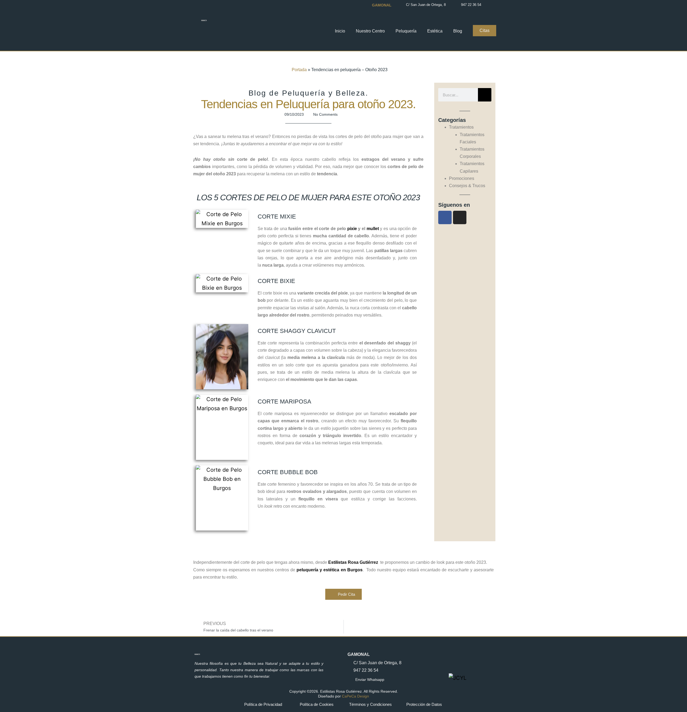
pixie (352, 228)
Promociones (461, 178)
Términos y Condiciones (370, 704)
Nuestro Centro (370, 31)
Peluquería (406, 31)
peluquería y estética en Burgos (329, 570)
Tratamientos (461, 127)
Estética (435, 31)
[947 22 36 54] (457, 5)
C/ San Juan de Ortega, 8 (426, 5)
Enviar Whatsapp (369, 679)
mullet (373, 228)
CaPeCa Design (355, 696)
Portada (299, 69)
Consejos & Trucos (467, 185)
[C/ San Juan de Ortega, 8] (402, 5)
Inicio (340, 31)
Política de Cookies (317, 704)
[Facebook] (445, 217)
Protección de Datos (424, 704)
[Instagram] (459, 217)
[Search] (484, 94)
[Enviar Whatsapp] (350, 679)
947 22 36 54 (471, 5)
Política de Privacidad (263, 704)
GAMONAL (359, 654)
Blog (457, 31)
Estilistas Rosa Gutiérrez (353, 562)
